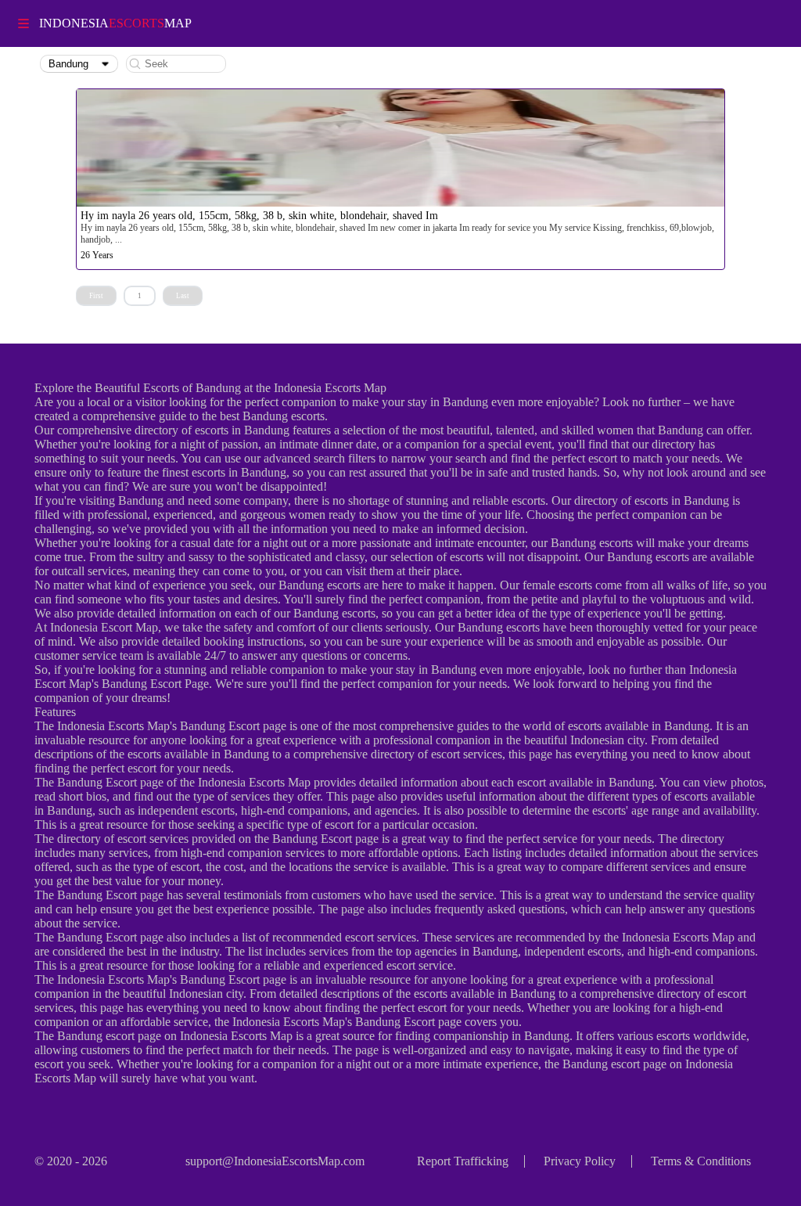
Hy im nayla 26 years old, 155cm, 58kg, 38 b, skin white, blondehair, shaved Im (259, 215)
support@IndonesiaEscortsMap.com (275, 1161)
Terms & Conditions (701, 1161)
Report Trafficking (462, 1161)
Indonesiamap (115, 23)
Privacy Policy (580, 1161)
